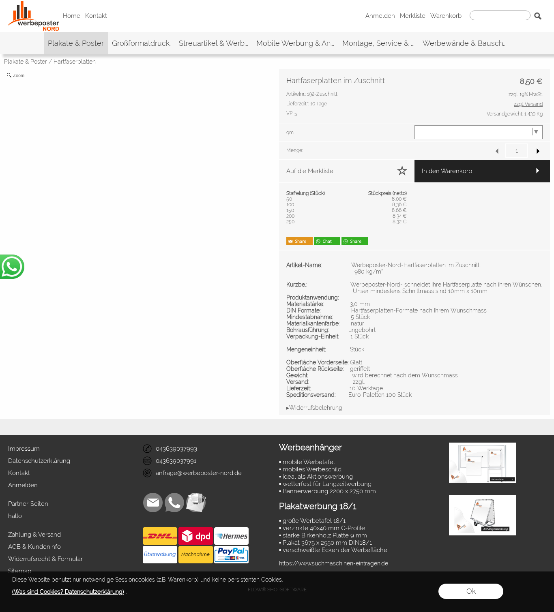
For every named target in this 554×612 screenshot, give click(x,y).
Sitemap (19, 571)
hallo (15, 516)
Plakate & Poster (25, 61)
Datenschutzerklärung (39, 460)
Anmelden (380, 16)
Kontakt (96, 16)
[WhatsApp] (174, 502)
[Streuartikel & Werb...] (213, 43)
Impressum (24, 448)
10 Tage (306, 104)
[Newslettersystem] (196, 502)
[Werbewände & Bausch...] (465, 43)
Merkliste (412, 16)
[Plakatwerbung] (482, 446)
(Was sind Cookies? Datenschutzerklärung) (68, 591)
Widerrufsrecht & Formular (45, 559)
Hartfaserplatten (75, 61)
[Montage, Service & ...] (378, 43)
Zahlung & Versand (34, 534)
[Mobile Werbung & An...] (295, 43)
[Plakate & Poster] (76, 43)
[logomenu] (33, 6)
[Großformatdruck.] (141, 43)
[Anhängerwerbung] (482, 498)
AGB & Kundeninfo (34, 546)
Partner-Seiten (28, 503)
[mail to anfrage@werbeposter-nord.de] (153, 502)
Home (71, 16)
